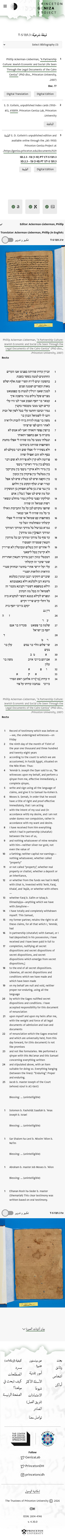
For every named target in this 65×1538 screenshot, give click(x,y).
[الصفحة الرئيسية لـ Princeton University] (32, 1532)
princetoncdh (35, 1475)
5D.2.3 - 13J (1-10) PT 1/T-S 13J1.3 (39, 161)
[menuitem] (59, 1368)
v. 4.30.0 (32, 1522)
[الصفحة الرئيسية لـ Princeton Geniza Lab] (45, 1438)
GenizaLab (32, 1457)
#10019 (14, 110)
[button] (50, 9)
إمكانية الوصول (32, 1491)
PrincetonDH (34, 1466)
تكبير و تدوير (22, 240)
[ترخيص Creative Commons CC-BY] (32, 1509)
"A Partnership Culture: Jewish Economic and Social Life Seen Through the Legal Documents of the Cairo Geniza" (33, 344)
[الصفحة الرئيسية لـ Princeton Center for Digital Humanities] (20, 1438)
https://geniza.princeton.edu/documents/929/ (30, 151)
